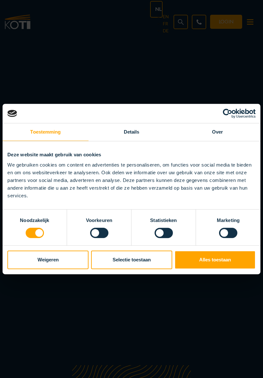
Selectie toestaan (132, 259)
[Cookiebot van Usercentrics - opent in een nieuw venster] (227, 113)
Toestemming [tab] (45, 132)
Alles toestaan (215, 259)
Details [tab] (132, 132)
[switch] (99, 233)
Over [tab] (217, 132)
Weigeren (48, 259)
